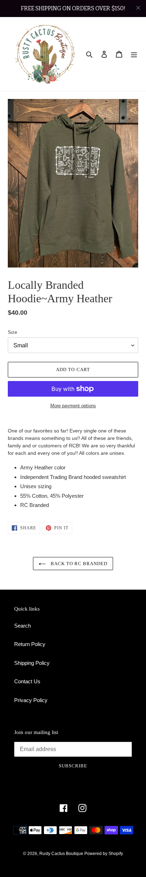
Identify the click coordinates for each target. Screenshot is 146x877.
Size (12, 332)
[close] (138, 7)
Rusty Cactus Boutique (61, 853)
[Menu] (134, 54)
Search (22, 626)
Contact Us (27, 681)
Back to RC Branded (78, 563)
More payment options (73, 405)
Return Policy (29, 644)
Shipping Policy (32, 663)
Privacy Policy (30, 700)
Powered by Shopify (103, 853)
